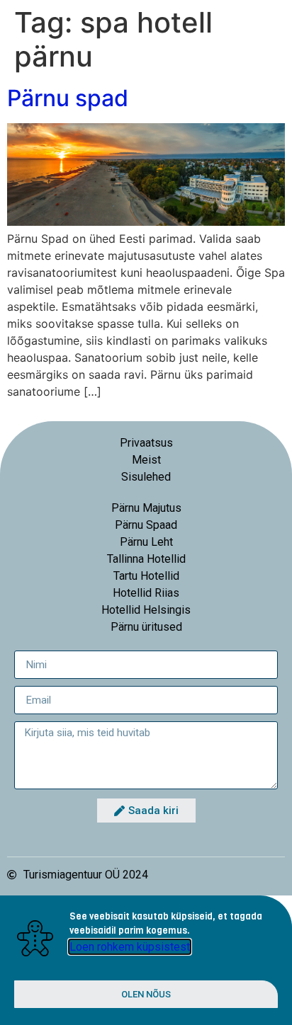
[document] (146, 959)
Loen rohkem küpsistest (129, 947)
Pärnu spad (67, 98)
